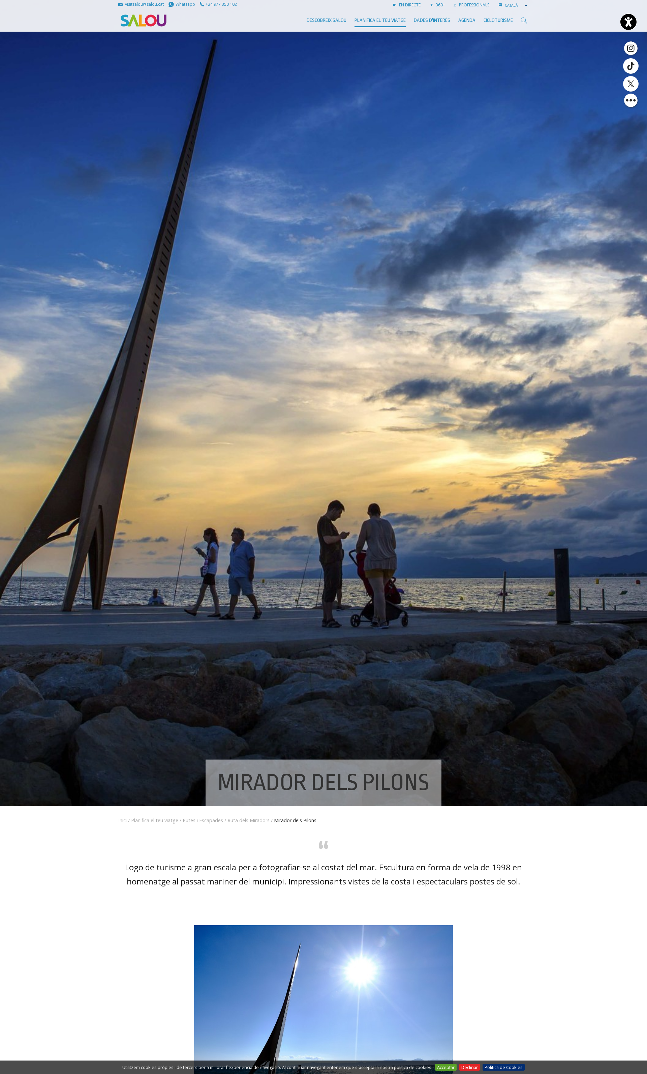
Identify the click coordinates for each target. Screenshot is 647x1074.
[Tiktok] (631, 66)
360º (439, 5)
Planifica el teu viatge (380, 20)
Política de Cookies (504, 1067)
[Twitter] (631, 84)
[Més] (631, 100)
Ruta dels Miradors (248, 820)
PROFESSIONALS (473, 5)
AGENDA (466, 20)
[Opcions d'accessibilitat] (628, 21)
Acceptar (446, 1067)
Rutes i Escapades (203, 820)
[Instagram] (631, 48)
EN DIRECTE (409, 5)
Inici (122, 820)
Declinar (469, 1067)
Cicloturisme (498, 20)
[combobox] (516, 5)
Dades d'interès (432, 20)
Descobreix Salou (326, 20)
